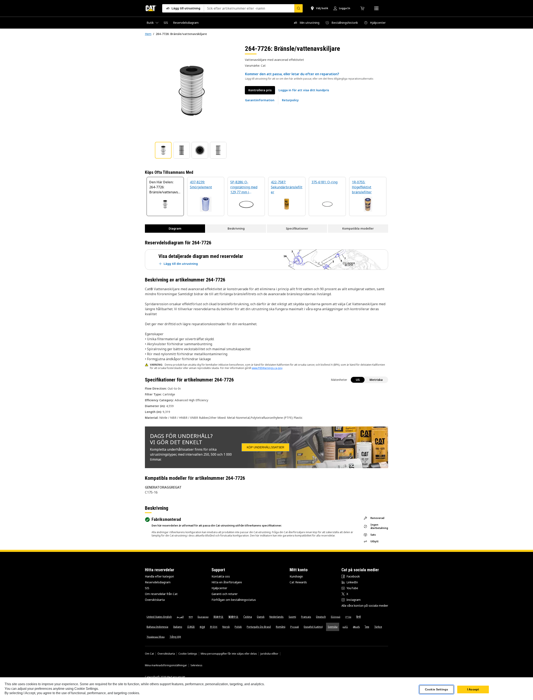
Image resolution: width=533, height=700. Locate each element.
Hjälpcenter (219, 588)
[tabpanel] (191, 91)
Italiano (177, 627)
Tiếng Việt (175, 637)
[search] (298, 8)
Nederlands (276, 617)
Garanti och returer (225, 594)
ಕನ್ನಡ (202, 627)
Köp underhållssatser (265, 447)
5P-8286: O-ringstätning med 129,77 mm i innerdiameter (243, 187)
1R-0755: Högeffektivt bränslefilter (362, 187)
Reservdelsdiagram (158, 582)
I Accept (473, 689)
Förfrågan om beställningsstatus (234, 600)
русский (294, 627)
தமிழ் (345, 627)
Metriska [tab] (376, 380)
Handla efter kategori (159, 576)
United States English (159, 617)
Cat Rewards (298, 582)
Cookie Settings (187, 653)
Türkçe (378, 627)
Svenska (332, 627)
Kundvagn (296, 576)
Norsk (226, 627)
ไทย (367, 627)
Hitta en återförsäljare (227, 582)
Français (306, 617)
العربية (180, 617)
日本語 (191, 627)
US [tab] (358, 380)
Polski (238, 627)
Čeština (247, 617)
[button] (304, 90)
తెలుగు (356, 627)
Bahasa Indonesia (157, 627)
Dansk (260, 617)
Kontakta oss (221, 576)
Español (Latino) (313, 627)
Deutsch (321, 617)
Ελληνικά (335, 617)
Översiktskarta (155, 600)
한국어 (213, 627)
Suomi (292, 617)
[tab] (163, 150)
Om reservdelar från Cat (161, 594)
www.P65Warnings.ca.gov (267, 368)
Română (280, 627)
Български (203, 617)
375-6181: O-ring (324, 182)
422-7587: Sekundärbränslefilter (286, 187)
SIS (147, 588)
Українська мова (155, 637)
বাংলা (191, 617)
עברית (348, 617)
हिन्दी (358, 617)
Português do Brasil (259, 627)
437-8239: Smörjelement (201, 184)
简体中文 (218, 617)
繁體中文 (233, 617)
